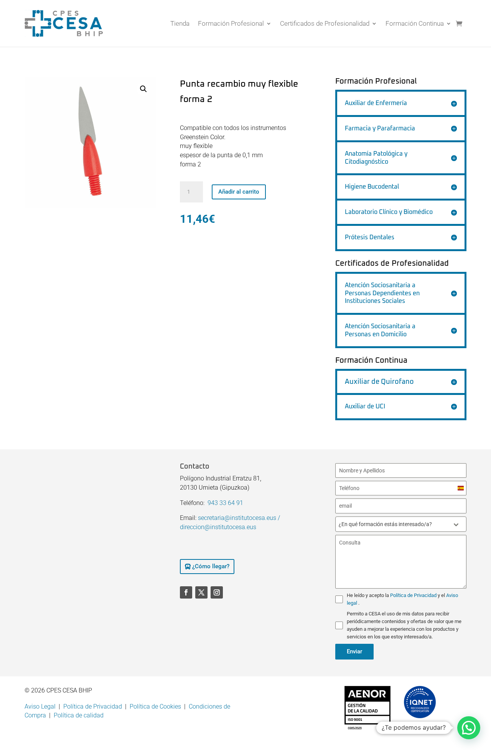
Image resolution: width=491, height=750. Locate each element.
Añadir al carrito (238, 191)
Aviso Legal (40, 706)
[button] (143, 89)
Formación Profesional (231, 23)
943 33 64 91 (225, 503)
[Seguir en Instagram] (217, 592)
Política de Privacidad (414, 595)
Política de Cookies (155, 706)
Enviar (354, 651)
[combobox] (400, 524)
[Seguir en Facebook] (186, 592)
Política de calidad (79, 715)
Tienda (179, 23)
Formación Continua (415, 23)
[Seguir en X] (201, 592)
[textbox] (393, 524)
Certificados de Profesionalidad (324, 23)
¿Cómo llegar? (210, 566)
